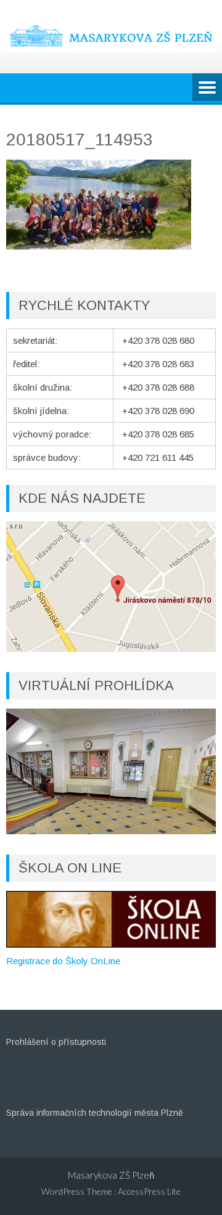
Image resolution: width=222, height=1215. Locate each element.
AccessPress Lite (149, 1191)
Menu (207, 88)
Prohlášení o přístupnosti (56, 1042)
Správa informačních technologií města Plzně (94, 1113)
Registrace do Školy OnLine (63, 961)
